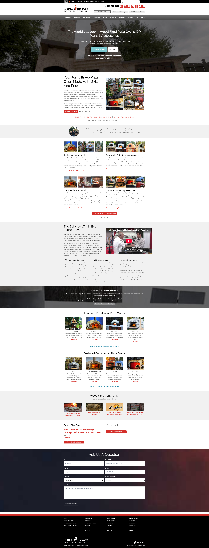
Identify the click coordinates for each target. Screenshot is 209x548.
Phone (107, 468)
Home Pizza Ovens (68, 520)
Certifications (132, 523)
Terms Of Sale (132, 528)
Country (66, 477)
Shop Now (68, 17)
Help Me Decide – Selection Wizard (104, 214)
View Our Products (71, 111)
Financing (87, 530)
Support (87, 525)
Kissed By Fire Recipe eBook (91, 1)
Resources (122, 17)
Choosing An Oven (99, 49)
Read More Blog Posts (74, 442)
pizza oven (95, 234)
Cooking (130, 17)
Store (65, 518)
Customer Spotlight (119, 12)
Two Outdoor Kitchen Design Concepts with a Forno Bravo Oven (82, 431)
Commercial (86, 17)
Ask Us (143, 17)
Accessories (96, 17)
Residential (77, 17)
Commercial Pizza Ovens (70, 525)
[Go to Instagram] (132, 6)
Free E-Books (132, 525)
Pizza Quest (110, 523)
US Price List (132, 520)
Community (113, 17)
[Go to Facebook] (136, 6)
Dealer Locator (111, 518)
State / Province (110, 477)
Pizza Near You (111, 520)
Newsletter (132, 533)
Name (65, 460)
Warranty (109, 530)
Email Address (109, 460)
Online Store (102, 12)
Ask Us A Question (85, 111)
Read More (67, 437)
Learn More (74, 339)
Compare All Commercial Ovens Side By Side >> (104, 386)
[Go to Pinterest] (125, 6)
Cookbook (109, 525)
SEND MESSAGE (71, 503)
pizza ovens (86, 267)
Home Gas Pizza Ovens (70, 523)
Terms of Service (133, 518)
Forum (102, 1)
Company (67, 468)
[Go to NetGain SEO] (128, 542)
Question (66, 485)
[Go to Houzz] (128, 6)
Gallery (105, 17)
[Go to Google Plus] (121, 6)
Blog (137, 17)
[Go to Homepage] (76, 8)
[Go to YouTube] (143, 6)
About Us (72, 1)
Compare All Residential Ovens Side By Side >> (104, 346)
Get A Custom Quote (137, 12)
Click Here (109, 58)
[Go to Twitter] (140, 6)
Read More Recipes (116, 432)
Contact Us (80, 1)
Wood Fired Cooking (90, 523)
